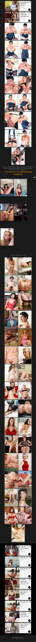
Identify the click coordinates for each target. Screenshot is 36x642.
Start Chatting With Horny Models (24, 3)
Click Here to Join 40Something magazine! (18, 173)
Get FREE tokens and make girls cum (24, 15)
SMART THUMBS (21, 542)
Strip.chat (22, 7)
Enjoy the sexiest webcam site (6, 197)
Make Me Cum (18, 197)
